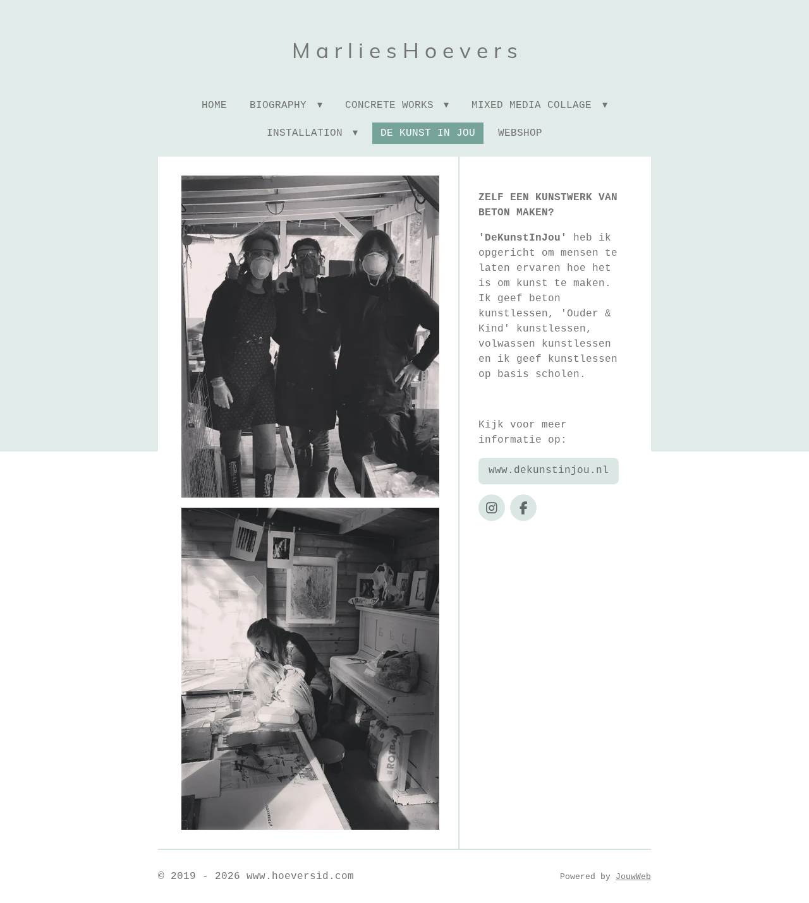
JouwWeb (633, 877)
